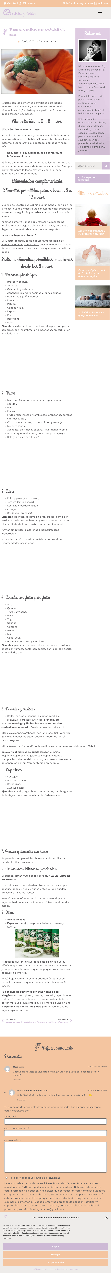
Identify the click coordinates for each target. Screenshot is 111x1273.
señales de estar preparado (55, 208)
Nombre (10, 1116)
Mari (15, 1067)
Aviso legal (74, 1269)
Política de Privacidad (59, 1269)
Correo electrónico (16, 1128)
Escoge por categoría (87, 178)
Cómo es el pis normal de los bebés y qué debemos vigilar (91, 273)
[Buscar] (106, 165)
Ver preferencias (55, 1262)
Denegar (55, 1254)
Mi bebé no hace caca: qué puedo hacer (91, 314)
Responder (17, 1080)
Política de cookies (40, 1269)
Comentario (12, 1140)
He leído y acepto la (34, 1178)
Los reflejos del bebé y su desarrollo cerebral (91, 232)
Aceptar (55, 1246)
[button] (106, 1217)
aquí (18, 539)
